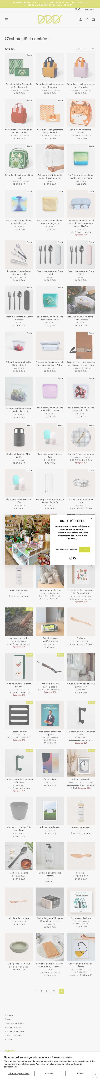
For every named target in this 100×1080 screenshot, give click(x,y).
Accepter (49, 1073)
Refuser (80, 1073)
